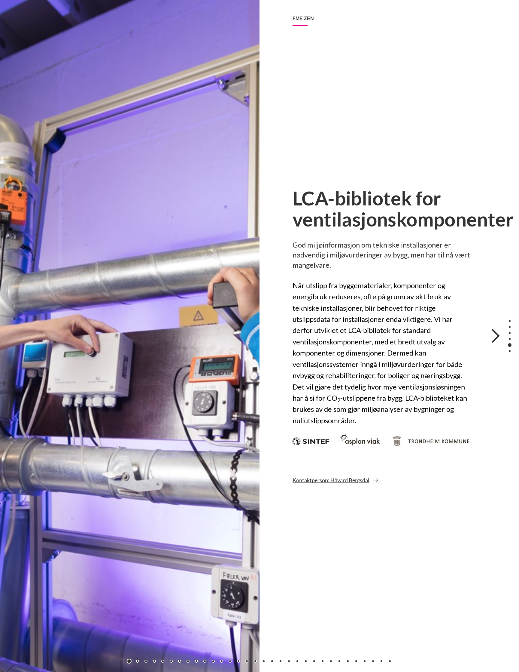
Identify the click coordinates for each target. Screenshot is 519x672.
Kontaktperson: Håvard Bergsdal (331, 480)
